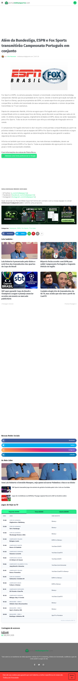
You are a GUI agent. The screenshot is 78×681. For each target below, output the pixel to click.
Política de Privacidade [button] (11, 677)
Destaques (13, 228)
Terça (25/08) (39, 511)
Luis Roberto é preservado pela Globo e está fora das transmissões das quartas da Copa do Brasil (18, 264)
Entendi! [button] (72, 676)
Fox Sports (25, 228)
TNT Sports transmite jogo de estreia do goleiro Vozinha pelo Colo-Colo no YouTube (41, 487)
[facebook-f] (34, 664)
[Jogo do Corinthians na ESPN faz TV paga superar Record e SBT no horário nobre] (6, 498)
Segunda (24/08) (14, 511)
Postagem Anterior (8, 304)
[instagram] (43, 664)
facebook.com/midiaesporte (23, 195)
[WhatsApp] (29, 233)
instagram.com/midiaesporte (23, 197)
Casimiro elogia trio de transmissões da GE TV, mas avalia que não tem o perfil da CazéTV (57, 293)
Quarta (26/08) (64, 511)
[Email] (37, 233)
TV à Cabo (32, 228)
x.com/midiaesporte (19, 193)
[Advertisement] (39, 22)
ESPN (19, 228)
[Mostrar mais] (42, 233)
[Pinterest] (33, 233)
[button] (2, 2)
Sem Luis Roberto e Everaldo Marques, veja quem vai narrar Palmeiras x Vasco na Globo (38, 483)
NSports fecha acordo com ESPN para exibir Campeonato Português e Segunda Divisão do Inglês (57, 264)
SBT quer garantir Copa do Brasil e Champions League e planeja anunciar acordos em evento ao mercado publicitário (17, 295)
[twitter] (39, 664)
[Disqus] (39, 328)
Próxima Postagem (70, 304)
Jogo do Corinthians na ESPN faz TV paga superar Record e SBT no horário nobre (39, 496)
